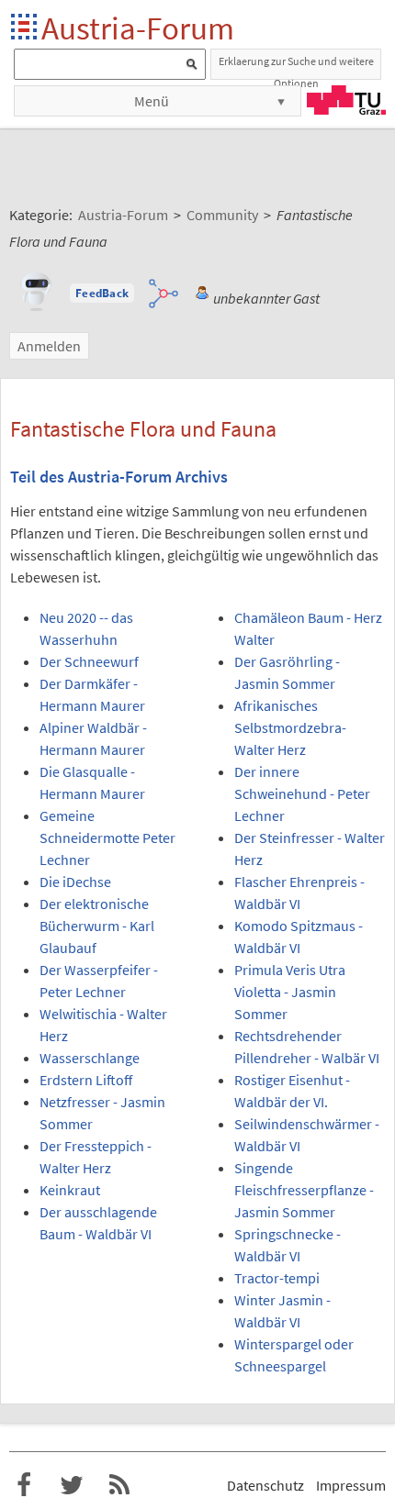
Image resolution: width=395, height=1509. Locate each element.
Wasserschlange (90, 1058)
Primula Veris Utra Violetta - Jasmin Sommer (289, 991)
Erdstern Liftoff (86, 1080)
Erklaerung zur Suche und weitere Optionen (296, 67)
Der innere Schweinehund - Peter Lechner (302, 793)
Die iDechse (75, 881)
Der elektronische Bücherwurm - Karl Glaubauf (97, 925)
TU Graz (346, 100)
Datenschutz (265, 1485)
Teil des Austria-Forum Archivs (119, 477)
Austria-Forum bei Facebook (24, 1485)
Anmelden (49, 346)
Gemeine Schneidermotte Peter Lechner (107, 837)
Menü (151, 101)
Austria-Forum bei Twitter (71, 1485)
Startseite (25, 28)
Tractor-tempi (277, 1278)
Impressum (351, 1485)
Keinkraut (70, 1190)
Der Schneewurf (89, 661)
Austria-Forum (137, 28)
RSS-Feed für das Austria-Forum (119, 1485)
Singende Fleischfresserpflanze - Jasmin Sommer (304, 1190)
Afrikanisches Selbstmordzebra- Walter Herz (290, 727)
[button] (102, 293)
